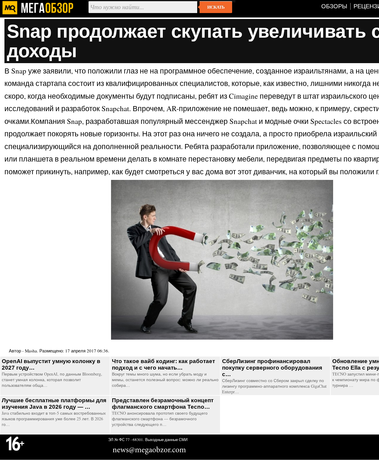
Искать (215, 7)
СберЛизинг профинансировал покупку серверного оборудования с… (272, 367)
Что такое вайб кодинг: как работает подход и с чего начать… (163, 364)
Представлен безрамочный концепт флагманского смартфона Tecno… (162, 403)
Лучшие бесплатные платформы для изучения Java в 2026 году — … (54, 403)
